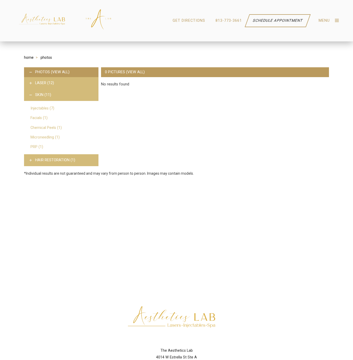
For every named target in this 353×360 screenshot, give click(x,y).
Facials (39, 118)
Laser (44, 83)
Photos (42, 72)
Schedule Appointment (277, 20)
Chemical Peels (46, 128)
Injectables (42, 108)
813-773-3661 (229, 20)
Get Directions (189, 20)
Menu (324, 20)
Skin (43, 95)
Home (29, 57)
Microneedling (45, 137)
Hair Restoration (55, 160)
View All (60, 72)
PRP (36, 147)
